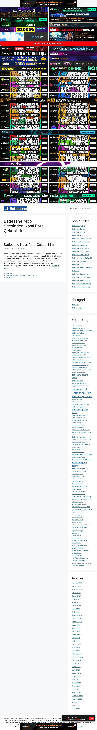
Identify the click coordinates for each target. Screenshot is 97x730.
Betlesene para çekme (79, 464)
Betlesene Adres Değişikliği (82, 258)
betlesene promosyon (80, 469)
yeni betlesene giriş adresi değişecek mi (81, 563)
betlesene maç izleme (81, 444)
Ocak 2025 (76, 599)
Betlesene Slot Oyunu (78, 476)
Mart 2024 (76, 631)
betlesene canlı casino (78, 360)
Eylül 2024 (76, 612)
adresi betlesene (77, 325)
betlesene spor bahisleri (77, 479)
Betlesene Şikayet (78, 226)
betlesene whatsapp (81, 496)
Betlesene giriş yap (80, 404)
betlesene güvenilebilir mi (79, 415)
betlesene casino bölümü (79, 367)
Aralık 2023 (76, 641)
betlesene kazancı (76, 434)
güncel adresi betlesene (80, 550)
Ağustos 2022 (77, 692)
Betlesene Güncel (78, 229)
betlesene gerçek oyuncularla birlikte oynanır (81, 385)
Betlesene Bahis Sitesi (79, 340)
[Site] (24, 73)
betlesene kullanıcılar (77, 439)
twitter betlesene (80, 558)
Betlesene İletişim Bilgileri (81, 287)
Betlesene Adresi (78, 232)
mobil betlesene (77, 555)
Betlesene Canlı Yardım (80, 255)
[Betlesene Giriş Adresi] (15, 208)
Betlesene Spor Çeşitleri (81, 248)
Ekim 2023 (76, 647)
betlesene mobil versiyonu (78, 452)
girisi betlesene (76, 543)
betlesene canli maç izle (79, 355)
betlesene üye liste (76, 522)
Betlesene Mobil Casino (81, 277)
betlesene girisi (79, 389)
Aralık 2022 (76, 680)
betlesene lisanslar (87, 439)
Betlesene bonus (77, 348)
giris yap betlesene (79, 545)
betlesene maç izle (78, 442)
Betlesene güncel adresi (80, 411)
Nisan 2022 (76, 705)
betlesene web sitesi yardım (78, 494)
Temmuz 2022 (77, 696)
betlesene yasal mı (77, 502)
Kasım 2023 (76, 644)
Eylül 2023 (76, 651)
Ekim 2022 (76, 686)
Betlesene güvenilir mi (78, 417)
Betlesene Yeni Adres (79, 504)
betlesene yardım (76, 499)
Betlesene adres (86, 330)
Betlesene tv (77, 484)
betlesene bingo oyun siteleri (79, 345)
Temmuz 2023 (77, 657)
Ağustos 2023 (77, 654)
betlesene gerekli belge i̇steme (79, 383)
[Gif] (48, 100)
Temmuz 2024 (77, 618)
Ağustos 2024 (77, 615)
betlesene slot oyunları (77, 474)
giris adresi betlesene (79, 540)
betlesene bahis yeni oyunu (78, 343)
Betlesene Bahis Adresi (80, 274)
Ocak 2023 (76, 676)
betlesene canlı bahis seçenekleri (82, 357)
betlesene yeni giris (82, 509)
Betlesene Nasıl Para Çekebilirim (29, 245)
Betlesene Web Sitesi (78, 491)
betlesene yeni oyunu (77, 512)
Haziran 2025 (77, 590)
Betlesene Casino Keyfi (80, 251)
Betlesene (73, 208)
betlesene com (77, 381)
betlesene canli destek (80, 352)
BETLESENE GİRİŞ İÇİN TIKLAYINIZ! (48, 44)
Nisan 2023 (76, 667)
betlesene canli (76, 350)
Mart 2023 (76, 670)
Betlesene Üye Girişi (79, 245)
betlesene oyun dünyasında (78, 457)
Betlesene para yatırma (81, 459)
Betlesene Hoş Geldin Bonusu (81, 430)
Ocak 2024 (76, 638)
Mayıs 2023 (76, 664)
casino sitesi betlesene (79, 538)
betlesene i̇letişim (76, 432)
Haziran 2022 (77, 699)
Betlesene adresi (78, 333)
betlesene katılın (86, 432)
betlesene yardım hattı (86, 499)
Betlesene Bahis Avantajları (82, 268)
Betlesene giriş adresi (82, 396)
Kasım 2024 (76, 606)
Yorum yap (9, 277)
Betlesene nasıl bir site (82, 454)
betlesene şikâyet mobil (77, 530)
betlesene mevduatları (77, 449)
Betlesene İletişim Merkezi (82, 284)
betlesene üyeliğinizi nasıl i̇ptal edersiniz (81, 524)
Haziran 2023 (77, 660)
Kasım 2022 (76, 683)
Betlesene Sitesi (79, 471)
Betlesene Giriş (86, 208)
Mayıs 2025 (76, 593)
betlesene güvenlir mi (79, 420)
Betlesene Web (76, 489)
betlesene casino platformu (78, 372)
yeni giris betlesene (78, 565)
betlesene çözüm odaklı (77, 517)
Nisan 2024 (76, 628)
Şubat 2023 (76, 673)
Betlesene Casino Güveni (81, 239)
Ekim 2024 (76, 609)
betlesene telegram (78, 481)
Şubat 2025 (76, 596)
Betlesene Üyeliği (77, 515)
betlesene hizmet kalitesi (78, 427)
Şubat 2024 (76, 635)
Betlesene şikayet (80, 527)
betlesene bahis (76, 335)
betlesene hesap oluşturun (78, 425)
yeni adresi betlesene (78, 560)
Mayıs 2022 (76, 702)
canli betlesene (76, 535)
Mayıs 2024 (76, 625)
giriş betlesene (77, 548)
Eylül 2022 (76, 689)
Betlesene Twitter (80, 486)
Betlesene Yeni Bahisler (81, 242)
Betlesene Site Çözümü (80, 261)
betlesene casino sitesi (80, 376)
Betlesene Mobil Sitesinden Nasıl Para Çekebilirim (21, 275)
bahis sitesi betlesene (78, 328)
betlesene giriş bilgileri (77, 399)
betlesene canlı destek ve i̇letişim (80, 365)
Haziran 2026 (77, 583)
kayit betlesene (76, 553)
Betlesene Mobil (78, 264)
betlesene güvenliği (76, 422)
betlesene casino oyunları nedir (81, 369)
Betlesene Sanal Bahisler (81, 280)
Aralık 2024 (76, 602)
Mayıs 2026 (76, 586)
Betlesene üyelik (77, 520)
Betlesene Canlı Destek (81, 362)
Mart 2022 (76, 709)
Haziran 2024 (77, 622)
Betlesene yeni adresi (81, 507)
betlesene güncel (78, 407)
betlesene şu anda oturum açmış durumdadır (79, 532)
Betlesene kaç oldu (79, 437)
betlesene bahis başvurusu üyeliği (80, 338)
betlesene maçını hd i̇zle (77, 447)
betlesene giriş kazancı (77, 401)
